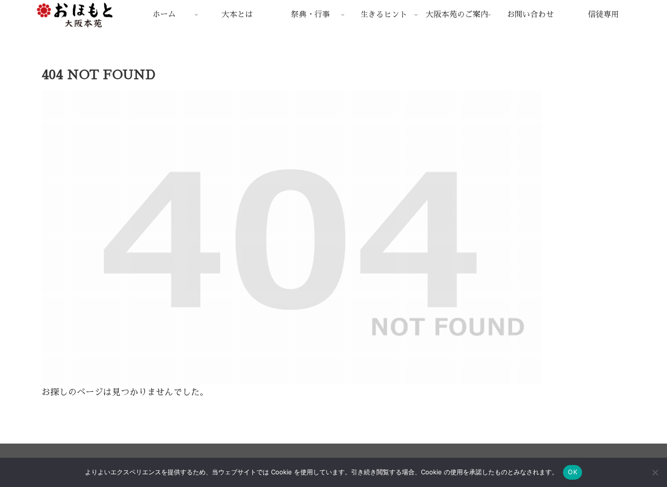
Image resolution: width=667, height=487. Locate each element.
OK (572, 472)
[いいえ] (655, 472)
